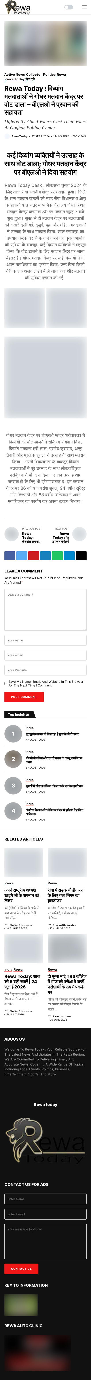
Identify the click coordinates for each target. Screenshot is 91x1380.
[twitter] (18, 1084)
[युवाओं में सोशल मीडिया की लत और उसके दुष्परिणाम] (13, 786)
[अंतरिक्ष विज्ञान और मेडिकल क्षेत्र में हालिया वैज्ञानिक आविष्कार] (13, 811)
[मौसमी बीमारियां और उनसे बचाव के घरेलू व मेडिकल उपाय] (13, 759)
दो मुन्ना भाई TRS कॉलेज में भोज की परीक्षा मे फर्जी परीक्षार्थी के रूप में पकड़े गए (67, 984)
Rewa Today (20, 136)
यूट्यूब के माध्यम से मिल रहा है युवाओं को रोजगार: (53, 734)
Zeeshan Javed (63, 1016)
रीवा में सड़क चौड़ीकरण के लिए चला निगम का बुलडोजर (65, 895)
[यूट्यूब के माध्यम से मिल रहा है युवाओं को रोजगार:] (13, 734)
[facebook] (5, 1084)
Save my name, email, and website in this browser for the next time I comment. (45, 683)
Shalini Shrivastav (21, 925)
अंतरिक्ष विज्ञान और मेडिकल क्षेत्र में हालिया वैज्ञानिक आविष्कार (54, 812)
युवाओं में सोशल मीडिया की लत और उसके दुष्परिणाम (54, 786)
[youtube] (12, 1084)
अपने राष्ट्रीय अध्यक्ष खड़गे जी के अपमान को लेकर (21, 895)
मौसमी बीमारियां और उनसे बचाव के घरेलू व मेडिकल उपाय (54, 760)
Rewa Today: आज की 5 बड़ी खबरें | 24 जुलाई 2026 (22, 982)
